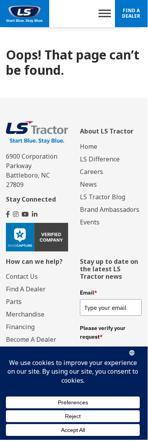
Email (88, 292)
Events (90, 222)
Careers (91, 171)
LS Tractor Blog (102, 197)
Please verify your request (103, 332)
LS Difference (100, 159)
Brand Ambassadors (109, 209)
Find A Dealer (131, 13)
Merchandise (25, 314)
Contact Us (22, 276)
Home (88, 146)
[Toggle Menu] (104, 13)
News (88, 184)
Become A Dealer (31, 339)
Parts (14, 301)
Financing (20, 326)
